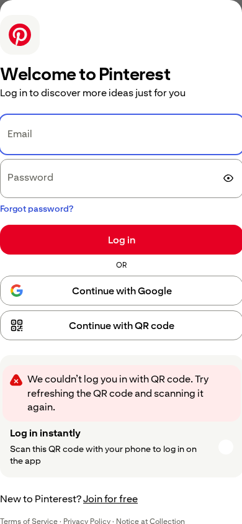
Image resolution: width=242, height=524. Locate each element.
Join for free (110, 499)
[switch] (228, 178)
